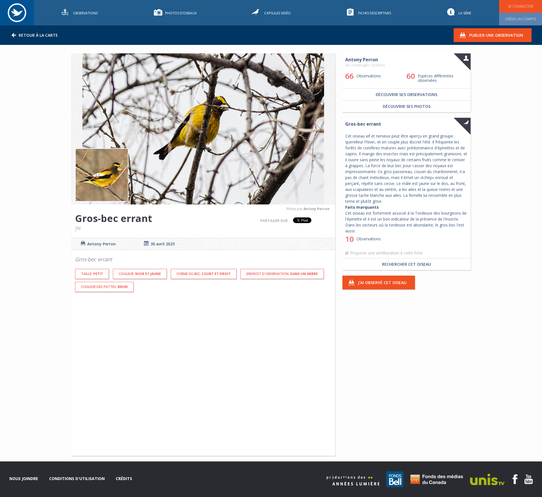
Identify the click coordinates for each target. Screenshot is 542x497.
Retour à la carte (38, 35)
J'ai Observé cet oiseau (382, 282)
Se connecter (520, 6)
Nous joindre (23, 478)
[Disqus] (171, 376)
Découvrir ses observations (406, 94)
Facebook (515, 479)
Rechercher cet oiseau (406, 264)
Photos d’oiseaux (181, 13)
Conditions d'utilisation (77, 478)
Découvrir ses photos (406, 106)
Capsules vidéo (277, 13)
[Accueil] (17, 12)
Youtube (528, 479)
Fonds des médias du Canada (436, 479)
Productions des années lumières (353, 480)
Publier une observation (496, 35)
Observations (85, 13)
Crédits (124, 478)
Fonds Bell (394, 479)
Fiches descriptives (374, 13)
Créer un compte (520, 19)
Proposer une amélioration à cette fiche (386, 253)
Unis (487, 479)
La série (464, 13)
